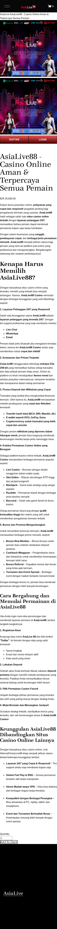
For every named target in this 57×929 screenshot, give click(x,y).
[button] (8, 842)
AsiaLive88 (16, 242)
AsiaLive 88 (29, 636)
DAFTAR (14, 139)
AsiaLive (4, 14)
